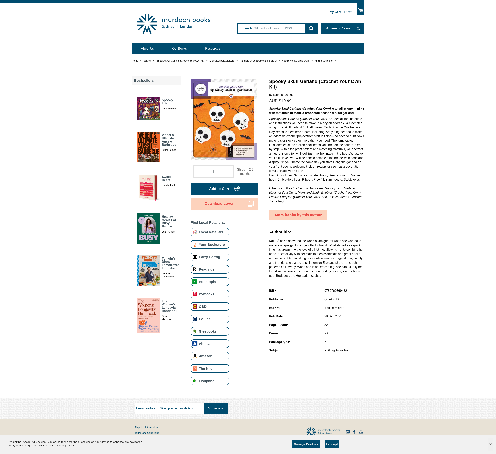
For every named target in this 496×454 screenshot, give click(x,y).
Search (246, 28)
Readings (206, 269)
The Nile (205, 368)
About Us (147, 48)
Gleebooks (208, 331)
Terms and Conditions (147, 433)
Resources (212, 48)
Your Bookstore (212, 244)
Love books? (146, 408)
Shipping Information (146, 427)
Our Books (179, 48)
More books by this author (298, 215)
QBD (203, 306)
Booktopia (207, 282)
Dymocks (206, 294)
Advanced (339, 28)
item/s (341, 12)
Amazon (205, 356)
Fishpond (206, 381)
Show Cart (360, 9)
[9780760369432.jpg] (224, 119)
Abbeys (205, 344)
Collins (204, 319)
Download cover (219, 204)
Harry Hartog (209, 257)
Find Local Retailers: (208, 223)
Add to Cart (219, 189)
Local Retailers (211, 232)
